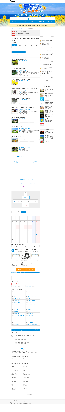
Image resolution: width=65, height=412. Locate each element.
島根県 (28, 342)
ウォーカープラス (12, 401)
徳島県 (22, 343)
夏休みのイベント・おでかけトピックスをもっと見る (25, 269)
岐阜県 (19, 339)
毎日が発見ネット (30, 403)
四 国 (12, 343)
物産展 (24, 370)
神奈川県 (19, 335)
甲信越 (12, 336)
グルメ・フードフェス (14, 370)
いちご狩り (16, 401)
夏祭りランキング (13, 358)
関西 (36, 352)
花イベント (24, 373)
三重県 (22, 339)
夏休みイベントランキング (26, 358)
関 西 (12, 340)
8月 (34, 246)
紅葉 (32, 401)
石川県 (16, 338)
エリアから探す (24, 21)
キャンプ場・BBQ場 (26, 377)
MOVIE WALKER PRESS (25, 403)
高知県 (25, 343)
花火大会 (26, 401)
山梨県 (16, 336)
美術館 (12, 385)
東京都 (16, 335)
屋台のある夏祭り (25, 367)
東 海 (12, 339)
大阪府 (31, 45)
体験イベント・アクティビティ (27, 369)
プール (24, 380)
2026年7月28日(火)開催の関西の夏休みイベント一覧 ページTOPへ (32, 394)
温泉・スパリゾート (26, 381)
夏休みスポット (13, 377)
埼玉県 (25, 335)
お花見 (18, 401)
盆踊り (12, 367)
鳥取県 (25, 342)
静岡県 (25, 339)
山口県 (22, 342)
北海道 (12, 332)
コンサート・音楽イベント (26, 371)
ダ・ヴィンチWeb (16, 403)
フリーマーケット (13, 371)
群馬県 (28, 335)
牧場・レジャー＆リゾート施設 (15, 389)
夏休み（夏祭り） (29, 401)
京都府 (25, 45)
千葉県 (22, 335)
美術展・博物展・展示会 (26, 374)
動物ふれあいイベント (14, 374)
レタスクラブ (12, 403)
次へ (31, 156)
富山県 (19, 338)
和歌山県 (20, 47)
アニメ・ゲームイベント (14, 373)
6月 (16, 246)
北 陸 (12, 338)
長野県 (19, 336)
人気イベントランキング (42, 21)
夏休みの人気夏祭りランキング (17, 283)
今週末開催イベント (50, 21)
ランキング (16, 286)
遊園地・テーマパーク (26, 378)
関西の (15, 291)
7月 (25, 246)
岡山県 (19, 342)
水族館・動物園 (13, 380)
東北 (16, 352)
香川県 (16, 343)
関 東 (12, 335)
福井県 (22, 338)
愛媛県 (19, 343)
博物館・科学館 (25, 384)
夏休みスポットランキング (15, 360)
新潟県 (22, 336)
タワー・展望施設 (13, 388)
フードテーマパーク (26, 388)
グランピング (13, 378)
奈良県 (14, 47)
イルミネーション (35, 401)
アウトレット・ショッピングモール (16, 382)
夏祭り (33, 21)
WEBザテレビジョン (20, 403)
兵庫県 (37, 45)
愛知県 (16, 339)
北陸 (28, 352)
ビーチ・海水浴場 (13, 381)
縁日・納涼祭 (25, 366)
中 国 (12, 342)
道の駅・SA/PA (25, 385)
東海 (32, 352)
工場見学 (12, 384)
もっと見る (51, 61)
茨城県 (34, 335)
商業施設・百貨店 (25, 382)
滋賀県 (20, 45)
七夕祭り (12, 366)
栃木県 (31, 335)
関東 (20, 352)
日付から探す (15, 21)
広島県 (16, 342)
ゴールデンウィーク (22, 401)
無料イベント (13, 369)
